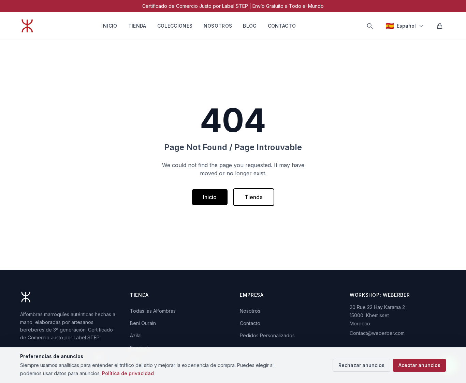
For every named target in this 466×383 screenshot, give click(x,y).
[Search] (369, 25)
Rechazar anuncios (361, 365)
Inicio (109, 26)
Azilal (136, 335)
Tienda (137, 26)
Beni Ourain (143, 323)
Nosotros (218, 26)
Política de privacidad (128, 373)
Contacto (282, 26)
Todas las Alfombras (153, 311)
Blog (250, 26)
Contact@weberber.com (377, 333)
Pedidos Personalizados (267, 335)
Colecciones (175, 26)
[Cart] (439, 25)
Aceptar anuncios (419, 365)
